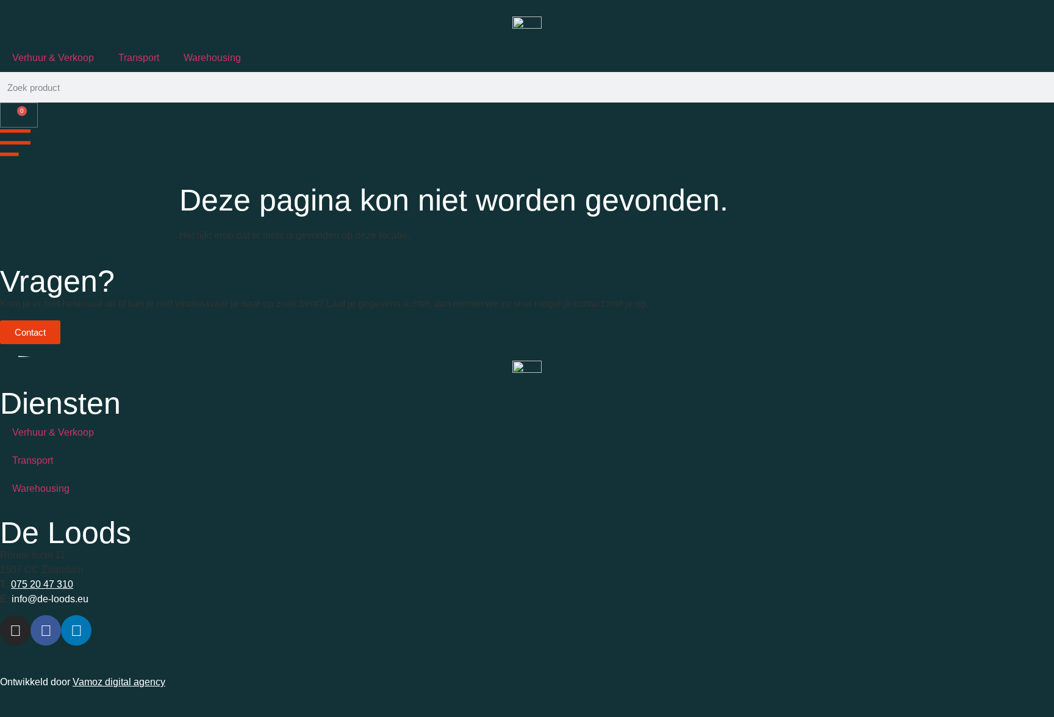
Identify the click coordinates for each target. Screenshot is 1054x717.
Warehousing (212, 57)
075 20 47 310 (42, 584)
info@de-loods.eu (48, 599)
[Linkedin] (76, 630)
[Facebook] (45, 630)
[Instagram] (15, 630)
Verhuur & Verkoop (53, 57)
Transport (138, 57)
